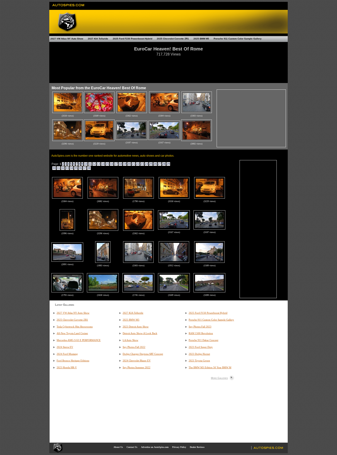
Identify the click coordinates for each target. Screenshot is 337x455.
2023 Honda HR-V (67, 367)
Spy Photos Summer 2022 (136, 367)
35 (75, 168)
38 (89, 168)
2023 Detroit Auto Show (136, 326)
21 (133, 164)
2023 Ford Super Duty (201, 347)
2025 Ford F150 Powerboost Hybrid (132, 38)
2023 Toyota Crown (199, 360)
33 (67, 168)
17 (116, 164)
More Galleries (219, 378)
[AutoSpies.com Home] (68, 7)
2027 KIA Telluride (98, 38)
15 (107, 164)
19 (124, 164)
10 (85, 164)
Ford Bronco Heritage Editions (73, 360)
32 (62, 168)
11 (89, 164)
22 (137, 164)
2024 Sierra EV (65, 347)
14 (103, 164)
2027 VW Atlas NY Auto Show (66, 38)
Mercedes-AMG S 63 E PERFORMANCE (79, 340)
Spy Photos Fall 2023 (200, 326)
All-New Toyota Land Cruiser (72, 333)
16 (111, 164)
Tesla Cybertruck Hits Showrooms (75, 326)
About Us (118, 447)
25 (150, 164)
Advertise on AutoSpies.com (154, 447)
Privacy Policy (179, 447)
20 (129, 164)
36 (80, 168)
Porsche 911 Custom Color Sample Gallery (238, 38)
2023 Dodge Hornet (199, 354)
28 (164, 164)
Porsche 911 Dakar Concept (203, 340)
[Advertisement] (168, 67)
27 (159, 164)
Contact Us (132, 447)
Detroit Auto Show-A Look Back (140, 333)
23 (142, 164)
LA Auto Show (130, 340)
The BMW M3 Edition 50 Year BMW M (210, 367)
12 (94, 164)
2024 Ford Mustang (67, 354)
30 (54, 168)
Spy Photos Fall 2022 (134, 347)
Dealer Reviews (197, 447)
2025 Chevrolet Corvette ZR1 (173, 38)
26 (155, 164)
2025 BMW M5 (201, 38)
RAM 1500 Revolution (201, 333)
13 (98, 164)
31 (58, 168)
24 (146, 164)
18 (120, 164)
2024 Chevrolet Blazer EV (137, 360)
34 (71, 168)
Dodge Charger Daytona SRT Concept (143, 354)
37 (84, 168)
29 (168, 164)
